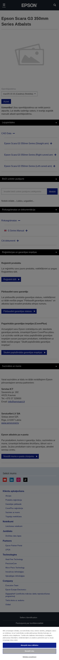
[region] (29, 643)
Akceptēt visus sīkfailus (29, 645)
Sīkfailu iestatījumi (29, 657)
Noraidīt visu (29, 651)
